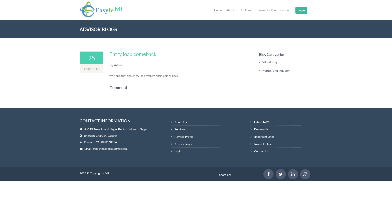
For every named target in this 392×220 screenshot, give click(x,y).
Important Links (264, 136)
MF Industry (269, 62)
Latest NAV (261, 122)
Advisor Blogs (183, 144)
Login (301, 10)
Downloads (261, 129)
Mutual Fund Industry (276, 70)
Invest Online (267, 10)
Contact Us (261, 151)
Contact (285, 10)
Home (218, 10)
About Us (181, 122)
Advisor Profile (184, 136)
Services (180, 129)
